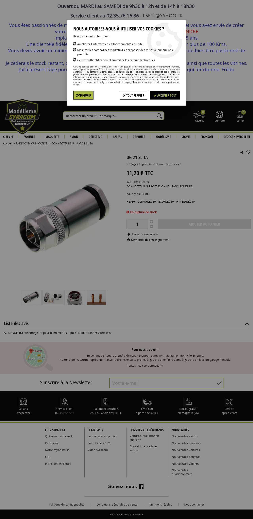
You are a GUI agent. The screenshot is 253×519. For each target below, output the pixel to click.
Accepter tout (167, 95)
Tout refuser (135, 95)
